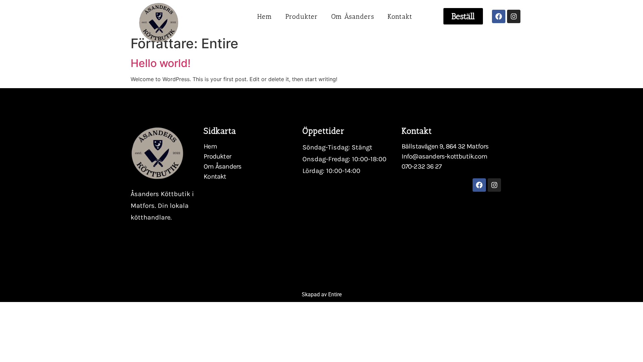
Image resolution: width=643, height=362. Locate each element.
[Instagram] (513, 16)
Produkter (301, 16)
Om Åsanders (352, 16)
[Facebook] (498, 16)
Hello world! (161, 63)
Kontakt (399, 16)
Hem (264, 16)
